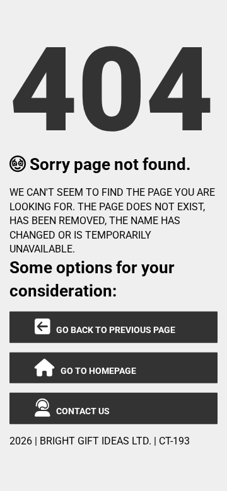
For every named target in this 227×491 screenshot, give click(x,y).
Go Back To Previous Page (112, 330)
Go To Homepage (95, 371)
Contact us (80, 411)
